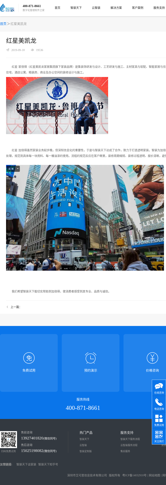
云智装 (96, 7)
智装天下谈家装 (26, 464)
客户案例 (137, 7)
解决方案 (116, 7)
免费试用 (28, 370)
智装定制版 (86, 451)
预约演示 (90, 370)
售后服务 (125, 451)
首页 (57, 7)
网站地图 (154, 475)
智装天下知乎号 (48, 464)
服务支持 (159, 7)
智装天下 (76, 7)
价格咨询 (152, 370)
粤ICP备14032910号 (134, 475)
